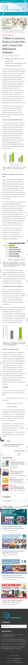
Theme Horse (16, 660)
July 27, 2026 (13, 483)
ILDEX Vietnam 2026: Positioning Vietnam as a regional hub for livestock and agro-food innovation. (13, 602)
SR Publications (15, 55)
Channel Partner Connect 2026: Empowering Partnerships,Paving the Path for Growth (13, 528)
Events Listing (7, 507)
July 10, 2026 (5, 555)
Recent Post (7, 458)
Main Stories (13, 477)
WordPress (19, 662)
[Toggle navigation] (3, 14)
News (11, 470)
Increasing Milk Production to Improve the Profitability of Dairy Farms (17, 464)
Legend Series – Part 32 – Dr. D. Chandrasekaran (13, 644)
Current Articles (7, 35)
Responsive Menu (25, 1)
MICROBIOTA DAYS (19, 451)
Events (4, 522)
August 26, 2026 (14, 466)
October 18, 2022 (6, 55)
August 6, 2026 (13, 475)
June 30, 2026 (5, 604)
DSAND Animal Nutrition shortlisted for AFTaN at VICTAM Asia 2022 (14, 445)
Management (13, 460)
